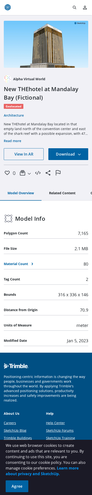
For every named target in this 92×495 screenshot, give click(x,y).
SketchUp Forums (60, 430)
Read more (12, 141)
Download (66, 154)
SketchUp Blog (15, 430)
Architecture (14, 115)
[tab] (21, 193)
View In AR (23, 154)
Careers (10, 423)
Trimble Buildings (18, 438)
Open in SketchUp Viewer (46, 44)
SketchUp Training (60, 438)
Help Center (55, 423)
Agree (17, 486)
